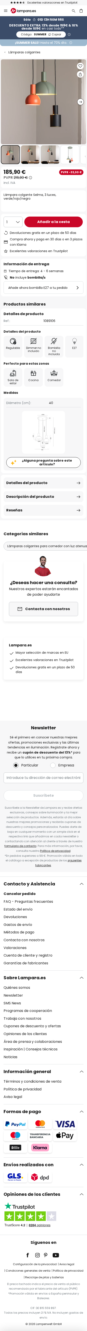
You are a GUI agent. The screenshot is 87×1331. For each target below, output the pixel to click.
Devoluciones (15, 916)
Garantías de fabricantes (26, 963)
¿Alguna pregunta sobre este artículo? (47, 462)
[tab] (43, 923)
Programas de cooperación (28, 1010)
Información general (27, 1071)
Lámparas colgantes (24, 52)
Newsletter (13, 995)
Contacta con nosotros (24, 940)
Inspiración (13, 1049)
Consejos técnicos (42, 1049)
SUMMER (41, 34)
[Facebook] (31, 1255)
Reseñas (14, 510)
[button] (10, 154)
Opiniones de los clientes (25, 1033)
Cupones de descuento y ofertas (32, 1026)
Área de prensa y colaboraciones (33, 1041)
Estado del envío (18, 909)
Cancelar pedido (20, 893)
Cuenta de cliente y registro (28, 955)
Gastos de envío (18, 924)
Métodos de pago (19, 932)
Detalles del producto (27, 482)
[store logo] (26, 10)
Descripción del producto (30, 496)
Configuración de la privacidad (35, 1264)
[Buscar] (73, 10)
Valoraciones (15, 947)
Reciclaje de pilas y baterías (44, 1277)
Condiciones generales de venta (28, 1271)
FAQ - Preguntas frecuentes (28, 901)
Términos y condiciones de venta (32, 1081)
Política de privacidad (55, 851)
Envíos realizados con (29, 1165)
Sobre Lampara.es (25, 978)
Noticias (10, 1057)
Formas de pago (22, 1111)
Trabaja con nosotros (22, 1018)
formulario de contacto (20, 846)
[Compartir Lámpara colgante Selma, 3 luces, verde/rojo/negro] (80, 74)
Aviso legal (13, 1096)
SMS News (12, 1003)
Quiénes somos (17, 987)
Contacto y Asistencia (29, 884)
